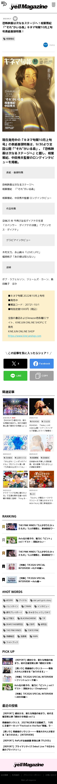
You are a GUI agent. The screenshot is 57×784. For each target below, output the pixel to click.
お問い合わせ (50, 775)
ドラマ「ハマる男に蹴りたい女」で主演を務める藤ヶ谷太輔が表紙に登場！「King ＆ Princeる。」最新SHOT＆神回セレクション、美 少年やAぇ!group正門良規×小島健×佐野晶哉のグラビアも (15, 496)
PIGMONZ (35, 421)
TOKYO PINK (33, 630)
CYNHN (27, 606)
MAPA (35, 636)
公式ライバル (21, 458)
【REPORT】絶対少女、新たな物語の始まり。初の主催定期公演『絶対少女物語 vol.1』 (15, 423)
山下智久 (10, 618)
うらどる (47, 421)
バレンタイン (12, 606)
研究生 (44, 624)
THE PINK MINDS (13, 630)
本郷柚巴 (10, 636)
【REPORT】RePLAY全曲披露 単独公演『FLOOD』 (27, 740)
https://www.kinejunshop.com (24, 336)
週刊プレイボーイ (14, 612)
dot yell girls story (42, 600)
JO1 (33, 494)
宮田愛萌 (35, 458)
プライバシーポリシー (32, 775)
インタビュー (43, 606)
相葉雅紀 (10, 38)
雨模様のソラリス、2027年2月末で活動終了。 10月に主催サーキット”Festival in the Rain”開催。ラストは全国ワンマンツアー (27, 724)
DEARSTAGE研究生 (14, 624)
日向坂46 (46, 458)
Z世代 (32, 624)
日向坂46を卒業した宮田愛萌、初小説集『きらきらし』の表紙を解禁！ (41, 464)
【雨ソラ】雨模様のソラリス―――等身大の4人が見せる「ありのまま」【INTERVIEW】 (28, 733)
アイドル (23, 600)
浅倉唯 (23, 636)
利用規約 (15, 775)
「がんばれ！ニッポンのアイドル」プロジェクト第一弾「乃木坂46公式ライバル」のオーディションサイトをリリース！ (15, 464)
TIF (43, 618)
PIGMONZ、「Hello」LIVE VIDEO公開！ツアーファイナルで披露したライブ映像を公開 (41, 428)
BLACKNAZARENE (28, 618)
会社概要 (4, 775)
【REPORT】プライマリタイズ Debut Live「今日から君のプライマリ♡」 (28, 748)
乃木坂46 (9, 458)
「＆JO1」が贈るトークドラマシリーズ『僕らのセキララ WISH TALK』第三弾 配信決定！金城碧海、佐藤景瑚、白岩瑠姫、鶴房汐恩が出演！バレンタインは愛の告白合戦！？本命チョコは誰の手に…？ (41, 500)
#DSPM (9, 600)
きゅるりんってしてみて (39, 612)
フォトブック (12, 642)
